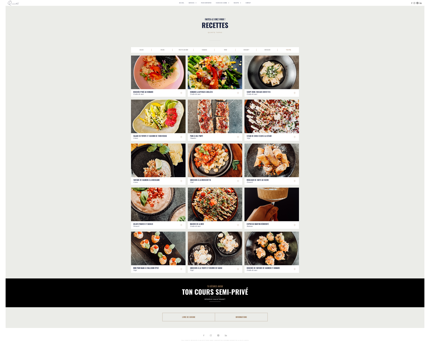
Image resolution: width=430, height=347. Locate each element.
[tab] (141, 50)
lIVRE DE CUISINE (188, 317)
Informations (241, 317)
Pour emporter (206, 3)
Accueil (181, 3)
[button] (192, 3)
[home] (13, 3)
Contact (248, 3)
